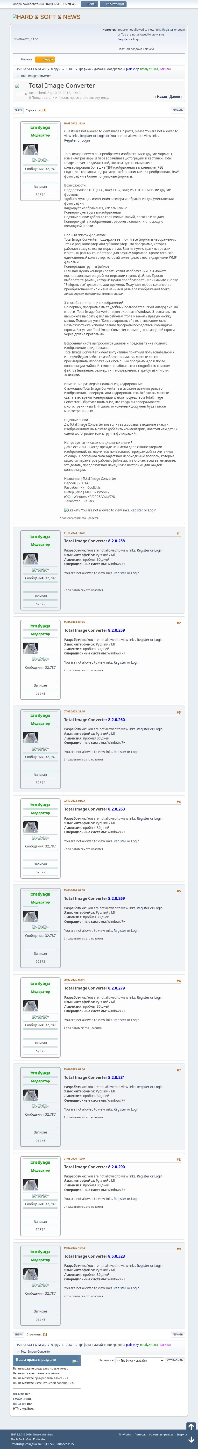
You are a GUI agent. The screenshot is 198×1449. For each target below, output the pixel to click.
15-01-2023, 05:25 (74, 622)
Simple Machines (43, 1434)
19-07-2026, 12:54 (74, 1248)
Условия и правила (161, 1434)
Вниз (18, 110)
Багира (165, 69)
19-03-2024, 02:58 (74, 890)
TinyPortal (125, 1434)
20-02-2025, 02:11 (74, 980)
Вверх (18, 1334)
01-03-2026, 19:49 (74, 1158)
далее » (176, 96)
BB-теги (18, 1394)
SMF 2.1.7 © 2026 (21, 1434)
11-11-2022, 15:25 (74, 532)
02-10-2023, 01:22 (74, 801)
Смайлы (19, 1399)
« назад (160, 96)
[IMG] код (19, 1404)
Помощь (140, 1434)
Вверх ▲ (182, 1434)
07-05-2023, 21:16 (74, 711)
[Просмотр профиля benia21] (21, 94)
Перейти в (106, 1360)
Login (181, 30)
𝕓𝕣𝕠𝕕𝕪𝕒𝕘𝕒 (40, 127)
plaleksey (132, 69)
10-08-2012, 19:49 (74, 123)
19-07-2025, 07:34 (74, 1069)
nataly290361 (149, 69)
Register (167, 30)
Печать (178, 110)
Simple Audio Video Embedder (27, 1439)
